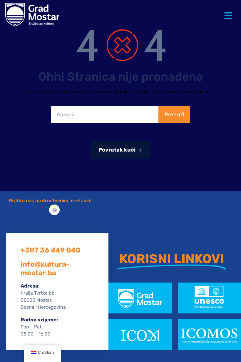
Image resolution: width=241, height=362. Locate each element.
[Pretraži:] (104, 114)
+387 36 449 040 (50, 250)
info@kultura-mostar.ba (45, 268)
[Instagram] (54, 210)
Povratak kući (116, 150)
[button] (229, 11)
